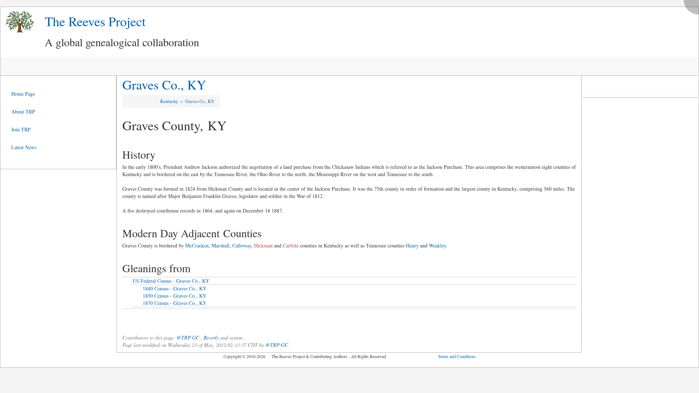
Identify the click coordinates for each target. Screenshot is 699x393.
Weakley (437, 245)
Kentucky (169, 101)
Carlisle (291, 245)
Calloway (241, 245)
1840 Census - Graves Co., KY (174, 288)
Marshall (220, 245)
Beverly (211, 337)
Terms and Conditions (457, 356)
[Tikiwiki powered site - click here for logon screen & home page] (17, 21)
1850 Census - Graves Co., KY (174, 295)
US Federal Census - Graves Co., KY (171, 280)
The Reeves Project (95, 21)
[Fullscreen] (693, 5)
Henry (412, 245)
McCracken (197, 245)
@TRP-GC (188, 337)
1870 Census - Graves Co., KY (174, 302)
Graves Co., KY (164, 84)
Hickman (263, 245)
